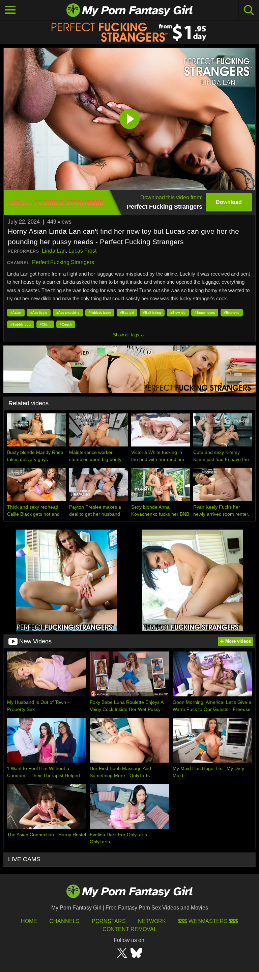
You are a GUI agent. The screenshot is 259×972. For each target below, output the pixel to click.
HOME (29, 921)
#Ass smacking (68, 312)
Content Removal (130, 929)
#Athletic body (100, 312)
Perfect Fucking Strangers (63, 262)
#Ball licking (152, 312)
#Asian (15, 312)
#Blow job (177, 312)
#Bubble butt (20, 324)
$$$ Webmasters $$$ (208, 921)
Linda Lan (54, 251)
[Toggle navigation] (10, 10)
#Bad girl (127, 312)
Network (152, 921)
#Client (45, 324)
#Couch (66, 324)
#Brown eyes (205, 312)
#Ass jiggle (38, 312)
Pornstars (109, 921)
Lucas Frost (82, 251)
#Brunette (231, 312)
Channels (64, 921)
